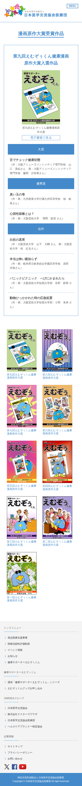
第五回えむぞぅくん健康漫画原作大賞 (21, 487)
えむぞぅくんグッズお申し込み (25, 688)
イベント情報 (15, 650)
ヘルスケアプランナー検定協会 (25, 726)
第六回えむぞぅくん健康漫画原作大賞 (57, 432)
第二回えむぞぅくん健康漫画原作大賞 (57, 543)
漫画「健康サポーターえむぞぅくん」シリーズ (34, 682)
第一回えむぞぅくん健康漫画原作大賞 (21, 599)
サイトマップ (15, 746)
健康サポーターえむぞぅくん (24, 662)
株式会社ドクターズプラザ (22, 714)
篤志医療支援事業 (17, 637)
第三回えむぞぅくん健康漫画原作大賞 (21, 543)
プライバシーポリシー (20, 752)
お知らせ (13, 656)
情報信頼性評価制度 (19, 643)
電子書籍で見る (41, 137)
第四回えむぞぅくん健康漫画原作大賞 (57, 487)
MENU (72, 6)
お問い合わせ (15, 758)
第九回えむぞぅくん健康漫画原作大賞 (21, 376)
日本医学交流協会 (17, 708)
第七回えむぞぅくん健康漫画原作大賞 (21, 432)
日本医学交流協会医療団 (21, 720)
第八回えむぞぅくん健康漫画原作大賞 (57, 376)
